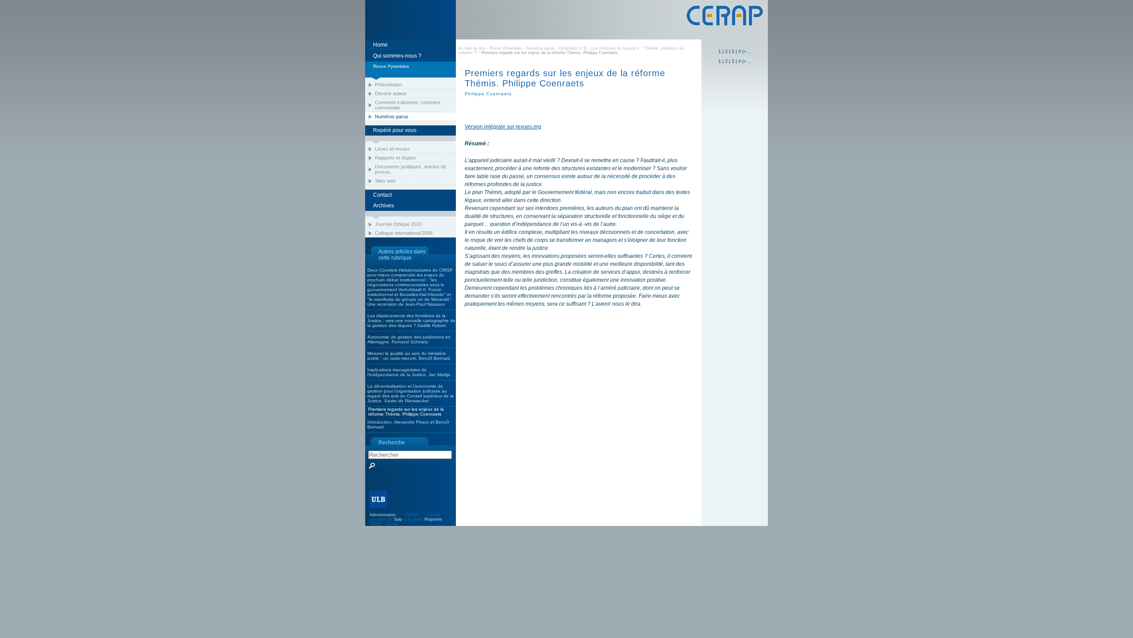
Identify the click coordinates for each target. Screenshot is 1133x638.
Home (380, 45)
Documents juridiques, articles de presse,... (410, 169)
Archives (383, 205)
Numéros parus (391, 116)
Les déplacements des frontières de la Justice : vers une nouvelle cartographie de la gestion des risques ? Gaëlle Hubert (411, 320)
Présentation (388, 84)
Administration (383, 515)
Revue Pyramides (505, 48)
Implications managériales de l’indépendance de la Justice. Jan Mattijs (408, 372)
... (749, 51)
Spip (398, 519)
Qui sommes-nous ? (397, 56)
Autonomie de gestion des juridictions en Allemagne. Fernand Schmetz (409, 339)
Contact (382, 195)
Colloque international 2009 (403, 233)
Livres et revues (392, 149)
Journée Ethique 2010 (398, 224)
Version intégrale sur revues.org (503, 127)
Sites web (385, 180)
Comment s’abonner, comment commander (407, 105)
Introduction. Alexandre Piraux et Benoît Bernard (408, 424)
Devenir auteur (391, 93)
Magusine (433, 519)
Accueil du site (472, 48)
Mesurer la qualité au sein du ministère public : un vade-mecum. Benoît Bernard (408, 356)
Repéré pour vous (394, 130)
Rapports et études (395, 157)
